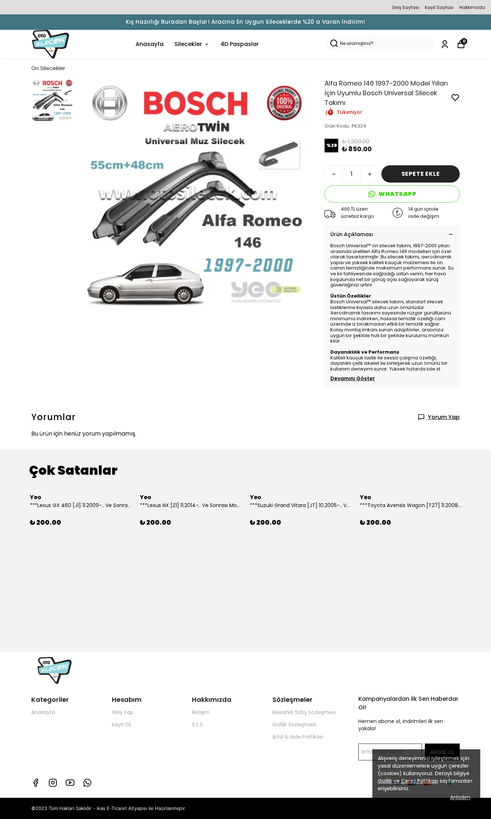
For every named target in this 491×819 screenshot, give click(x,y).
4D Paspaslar (239, 44)
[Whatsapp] (87, 782)
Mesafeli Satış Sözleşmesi (304, 712)
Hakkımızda (472, 7)
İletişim (201, 712)
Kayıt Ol (121, 724)
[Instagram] (53, 782)
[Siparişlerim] (444, 44)
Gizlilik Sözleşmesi (294, 724)
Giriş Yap (122, 712)
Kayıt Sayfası (439, 7)
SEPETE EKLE (420, 174)
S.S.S (197, 724)
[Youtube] (70, 782)
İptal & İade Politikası (297, 736)
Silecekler (188, 44)
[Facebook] (35, 782)
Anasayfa (150, 44)
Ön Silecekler (48, 68)
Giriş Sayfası (405, 7)
